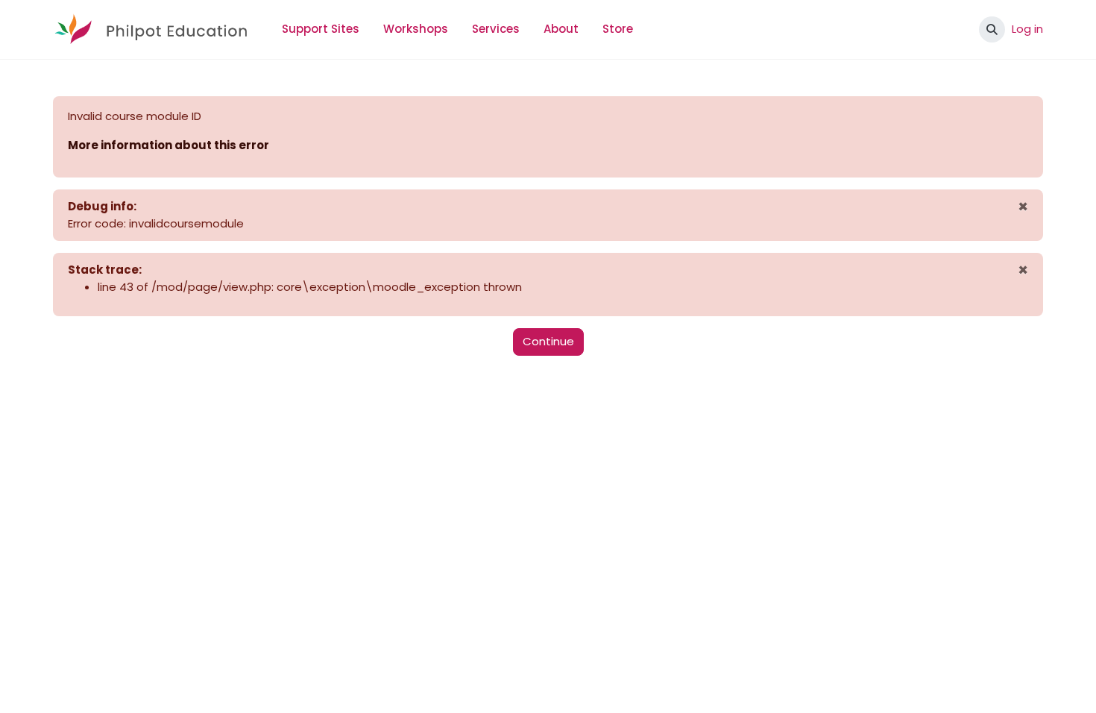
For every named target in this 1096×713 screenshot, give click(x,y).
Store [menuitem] (617, 29)
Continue (548, 341)
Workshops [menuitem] (415, 29)
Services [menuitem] (496, 29)
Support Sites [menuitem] (320, 29)
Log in (1027, 29)
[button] (992, 29)
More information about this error (168, 145)
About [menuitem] (561, 29)
